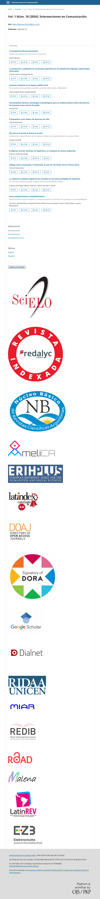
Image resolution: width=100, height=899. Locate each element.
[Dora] (32, 600)
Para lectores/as (14, 230)
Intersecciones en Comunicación (25, 2)
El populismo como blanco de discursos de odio (29, 119)
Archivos (18, 9)
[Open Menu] (8, 2)
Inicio (10, 9)
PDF (14, 62)
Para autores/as (14, 234)
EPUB (47, 62)
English (11, 252)
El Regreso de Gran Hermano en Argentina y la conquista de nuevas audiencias (42, 151)
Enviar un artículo (17, 267)
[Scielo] (32, 318)
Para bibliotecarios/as (16, 238)
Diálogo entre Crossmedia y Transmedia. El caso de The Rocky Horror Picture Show (44, 165)
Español (11, 256)
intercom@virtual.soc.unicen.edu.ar (24, 866)
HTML (25, 62)
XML (36, 62)
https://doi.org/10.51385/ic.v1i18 (25, 24)
